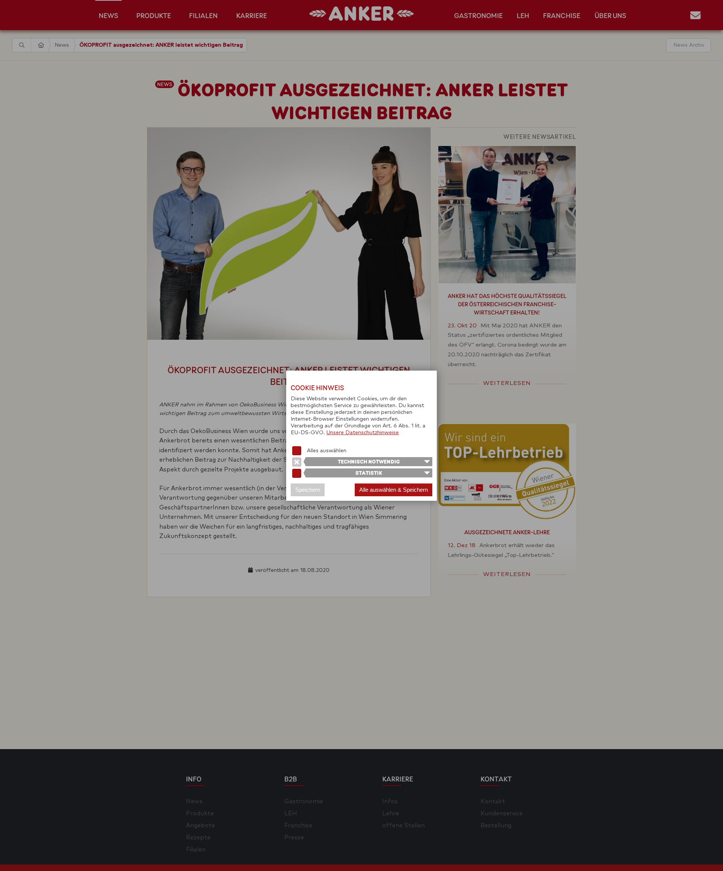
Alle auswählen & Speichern (393, 489)
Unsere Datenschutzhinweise (362, 432)
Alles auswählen (326, 450)
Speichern (307, 489)
